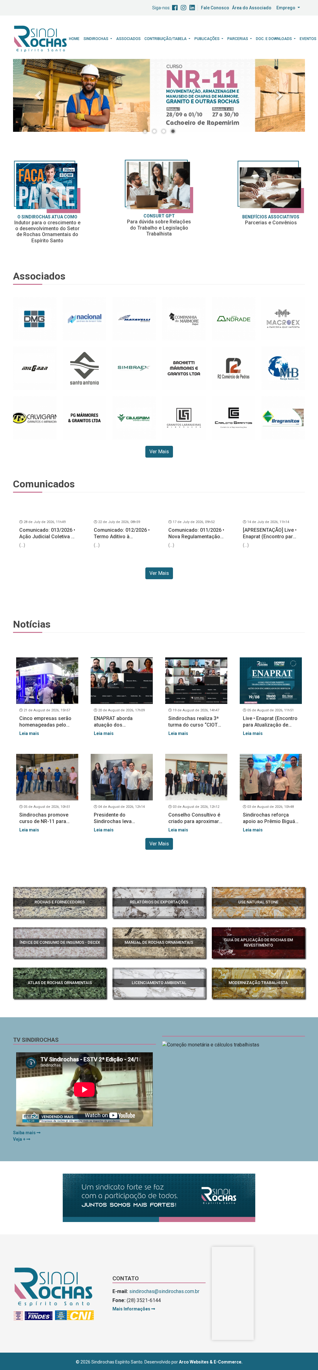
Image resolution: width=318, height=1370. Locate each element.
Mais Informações (131, 1308)
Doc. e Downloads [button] (274, 39)
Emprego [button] (286, 7)
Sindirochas (96, 39)
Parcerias (238, 39)
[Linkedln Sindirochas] (192, 8)
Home (74, 39)
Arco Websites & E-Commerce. (211, 1361)
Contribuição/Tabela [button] (166, 39)
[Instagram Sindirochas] (183, 8)
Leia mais (29, 733)
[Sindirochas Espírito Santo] (40, 38)
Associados (128, 39)
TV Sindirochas (36, 1039)
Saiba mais (25, 1132)
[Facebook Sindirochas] (175, 8)
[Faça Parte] (47, 187)
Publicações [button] (207, 39)
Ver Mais (159, 451)
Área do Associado (251, 7)
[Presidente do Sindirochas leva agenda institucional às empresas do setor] (122, 777)
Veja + (19, 1139)
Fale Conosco (215, 7)
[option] (159, 95)
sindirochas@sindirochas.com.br (164, 1291)
